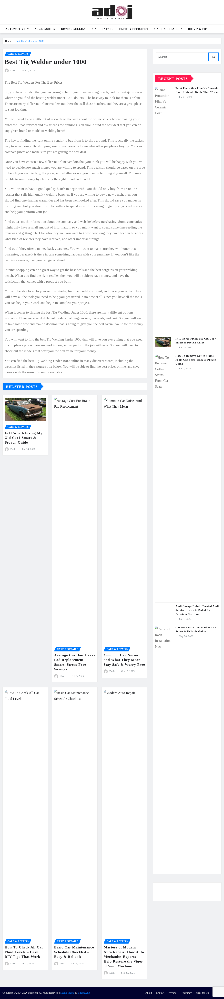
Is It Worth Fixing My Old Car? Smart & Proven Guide (23, 437)
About (148, 992)
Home (8, 41)
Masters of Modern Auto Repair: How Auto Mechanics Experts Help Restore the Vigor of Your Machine (124, 956)
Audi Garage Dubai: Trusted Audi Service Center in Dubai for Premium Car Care (197, 610)
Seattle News (67, 992)
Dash (13, 70)
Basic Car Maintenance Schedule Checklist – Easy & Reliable (74, 952)
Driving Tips (198, 28)
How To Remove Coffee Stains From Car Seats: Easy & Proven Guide (195, 359)
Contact (160, 992)
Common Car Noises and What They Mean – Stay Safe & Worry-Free (124, 659)
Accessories (44, 28)
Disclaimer (186, 992)
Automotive (16, 28)
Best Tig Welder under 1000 (30, 41)
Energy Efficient (133, 28)
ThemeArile (84, 992)
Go (213, 56)
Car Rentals (102, 28)
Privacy (172, 992)
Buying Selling (73, 28)
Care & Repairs (167, 28)
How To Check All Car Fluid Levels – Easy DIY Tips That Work (24, 952)
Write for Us (202, 992)
